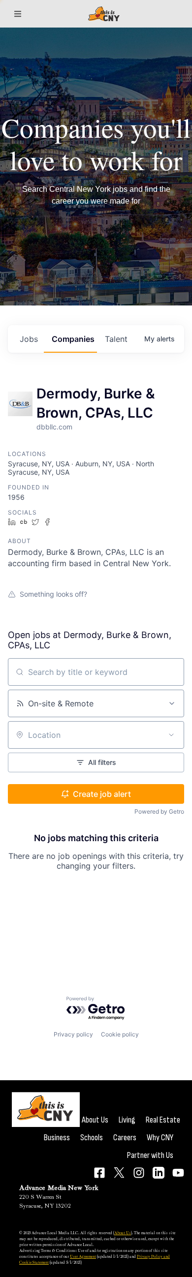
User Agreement (83, 1256)
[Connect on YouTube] (178, 1173)
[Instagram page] (139, 1173)
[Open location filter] (171, 735)
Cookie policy (120, 1034)
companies (73, 339)
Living (127, 1120)
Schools (91, 1137)
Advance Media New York (58, 1188)
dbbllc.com (54, 427)
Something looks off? (53, 594)
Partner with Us (150, 1155)
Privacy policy (73, 1034)
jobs (29, 339)
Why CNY (160, 1137)
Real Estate (163, 1120)
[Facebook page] (99, 1173)
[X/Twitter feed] (119, 1172)
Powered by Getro (159, 811)
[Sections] (18, 14)
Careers (124, 1137)
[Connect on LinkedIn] (158, 1173)
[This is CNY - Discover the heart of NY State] (104, 14)
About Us (95, 1120)
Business (57, 1137)
